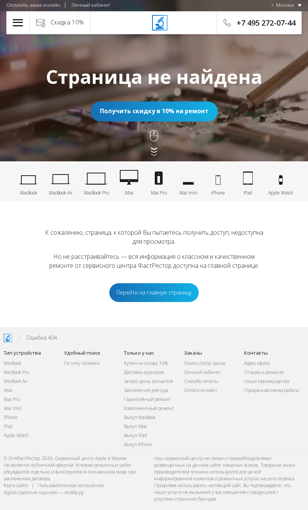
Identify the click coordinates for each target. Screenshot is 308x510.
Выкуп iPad (135, 435)
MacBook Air (16, 381)
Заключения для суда (146, 390)
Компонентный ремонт (149, 408)
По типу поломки (82, 363)
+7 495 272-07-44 (266, 23)
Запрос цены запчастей (148, 381)
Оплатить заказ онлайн (33, 5)
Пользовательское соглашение (71, 485)
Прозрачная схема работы (271, 390)
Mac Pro (12, 399)
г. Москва (283, 5)
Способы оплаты (201, 381)
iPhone (11, 417)
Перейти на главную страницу (154, 292)
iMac (8, 390)
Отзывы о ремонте (264, 372)
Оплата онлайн (200, 390)
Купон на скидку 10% (146, 363)
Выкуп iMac (135, 426)
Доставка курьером (144, 372)
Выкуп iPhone (138, 444)
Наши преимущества (267, 381)
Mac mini (13, 408)
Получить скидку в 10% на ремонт (154, 111)
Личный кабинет (90, 5)
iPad (8, 426)
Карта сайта (16, 485)
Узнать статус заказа (204, 363)
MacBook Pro (16, 372)
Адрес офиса (257, 363)
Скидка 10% (67, 22)
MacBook (12, 363)
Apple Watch (16, 435)
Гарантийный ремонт (147, 399)
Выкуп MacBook (140, 417)
